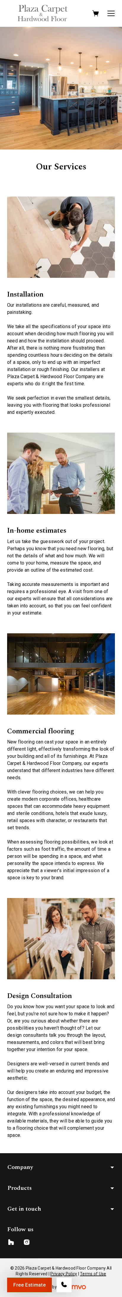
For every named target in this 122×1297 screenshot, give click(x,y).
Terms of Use (93, 1273)
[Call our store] (64, 1285)
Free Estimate (29, 1285)
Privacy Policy (63, 1273)
